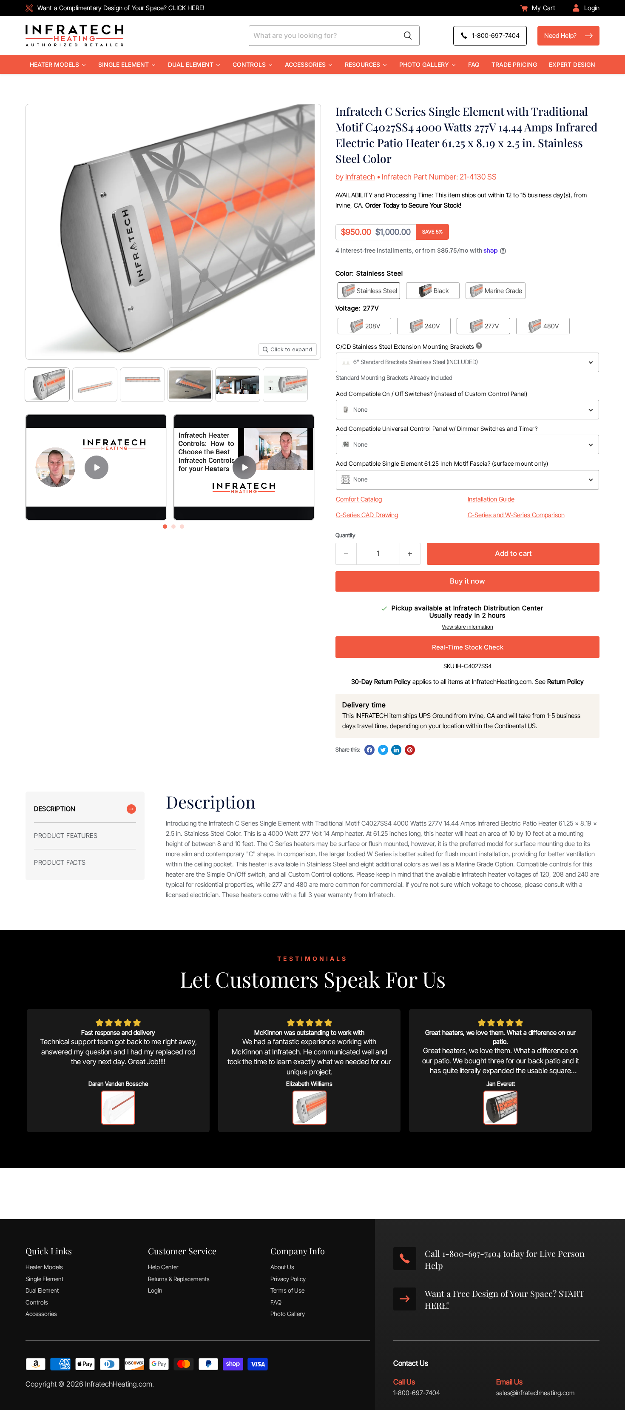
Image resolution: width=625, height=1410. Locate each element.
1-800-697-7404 (416, 1393)
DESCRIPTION (55, 809)
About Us (282, 1266)
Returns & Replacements (179, 1278)
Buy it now (467, 581)
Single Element (44, 1278)
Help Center (163, 1266)
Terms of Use (287, 1290)
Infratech (360, 176)
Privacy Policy (288, 1278)
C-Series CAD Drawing (367, 514)
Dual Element (42, 1290)
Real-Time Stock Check (467, 647)
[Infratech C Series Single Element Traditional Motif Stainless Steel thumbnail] (47, 384)
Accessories (41, 1313)
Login (155, 1290)
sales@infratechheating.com (535, 1393)
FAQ (275, 1302)
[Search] (407, 36)
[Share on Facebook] (369, 750)
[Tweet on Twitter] (383, 750)
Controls (37, 1302)
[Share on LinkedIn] (396, 750)
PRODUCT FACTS (60, 862)
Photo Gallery (287, 1313)
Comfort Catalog (359, 499)
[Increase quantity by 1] (410, 553)
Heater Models (44, 1266)
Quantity (345, 535)
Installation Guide (491, 499)
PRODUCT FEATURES (65, 836)
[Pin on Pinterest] (410, 750)
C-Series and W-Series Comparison (516, 514)
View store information (467, 627)
